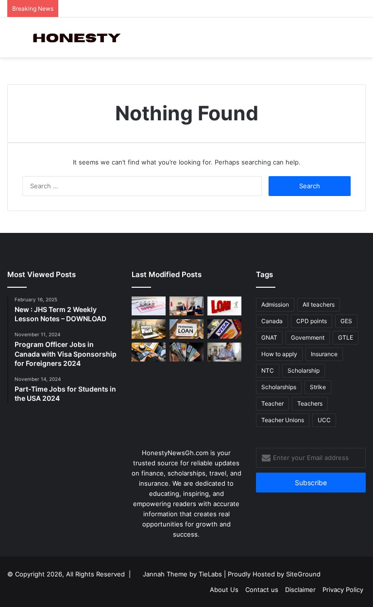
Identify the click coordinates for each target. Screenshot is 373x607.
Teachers (309, 403)
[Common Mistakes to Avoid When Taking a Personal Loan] (149, 328)
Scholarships (278, 387)
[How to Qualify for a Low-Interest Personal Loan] (186, 328)
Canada (272, 321)
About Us (224, 589)
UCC (324, 420)
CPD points (311, 321)
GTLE (345, 337)
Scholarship (304, 370)
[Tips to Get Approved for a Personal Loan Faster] (149, 305)
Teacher (272, 403)
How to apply (279, 354)
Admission (275, 304)
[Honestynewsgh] (76, 37)
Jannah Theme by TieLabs (182, 574)
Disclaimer (300, 589)
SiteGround (303, 574)
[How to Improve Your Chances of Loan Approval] (224, 305)
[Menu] (12, 41)
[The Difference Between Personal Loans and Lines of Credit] (186, 305)
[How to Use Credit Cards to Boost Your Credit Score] (186, 352)
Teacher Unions (282, 420)
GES (346, 321)
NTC (267, 370)
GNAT (269, 337)
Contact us (261, 589)
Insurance (324, 354)
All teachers (319, 304)
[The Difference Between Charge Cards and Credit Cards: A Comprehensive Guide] (149, 352)
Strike (318, 387)
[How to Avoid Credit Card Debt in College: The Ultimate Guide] (224, 352)
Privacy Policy (342, 589)
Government (307, 337)
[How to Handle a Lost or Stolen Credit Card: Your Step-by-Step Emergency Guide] (224, 328)
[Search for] (361, 41)
